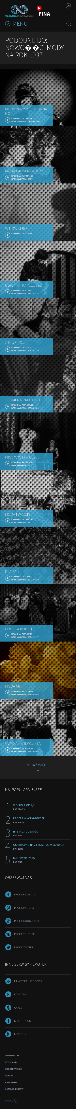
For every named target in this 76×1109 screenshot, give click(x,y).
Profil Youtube (24, 934)
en (68, 6)
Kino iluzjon (22, 1021)
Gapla (18, 1007)
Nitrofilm (20, 1034)
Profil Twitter (23, 947)
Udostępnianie (13, 1069)
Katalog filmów (14, 1089)
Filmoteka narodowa (28, 981)
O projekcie (12, 1055)
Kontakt (10, 1076)
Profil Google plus (27, 921)
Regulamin (11, 1062)
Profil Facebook (25, 894)
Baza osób (11, 1082)
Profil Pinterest (25, 907)
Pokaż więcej (38, 764)
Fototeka (20, 994)
